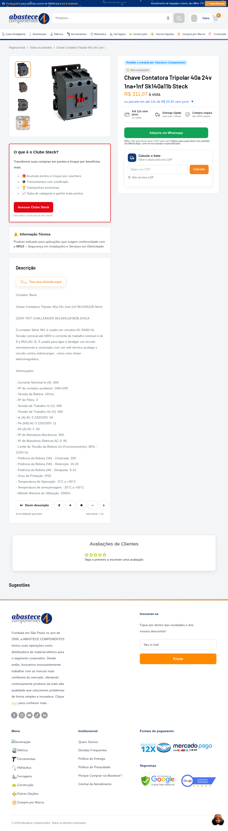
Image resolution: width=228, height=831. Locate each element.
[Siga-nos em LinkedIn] (44, 715)
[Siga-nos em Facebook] (14, 715)
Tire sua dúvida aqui (43, 282)
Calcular (199, 169)
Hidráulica (100, 34)
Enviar (178, 659)
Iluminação (40, 34)
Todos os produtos (41, 47)
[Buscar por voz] (168, 18)
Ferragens (120, 34)
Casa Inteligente (15, 34)
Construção (140, 34)
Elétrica (58, 34)
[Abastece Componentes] (38, 618)
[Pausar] (59, 505)
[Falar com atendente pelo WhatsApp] (166, 132)
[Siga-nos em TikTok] (37, 715)
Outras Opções (165, 34)
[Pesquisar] (179, 18)
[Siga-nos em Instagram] (22, 715)
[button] (128, 70)
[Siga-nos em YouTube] (29, 715)
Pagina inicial (17, 47)
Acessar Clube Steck (33, 207)
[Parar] (81, 505)
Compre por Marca (193, 34)
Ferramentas (78, 34)
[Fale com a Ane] (218, 819)
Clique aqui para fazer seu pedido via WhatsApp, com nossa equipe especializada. (167, 142)
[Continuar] (70, 505)
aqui (15, 703)
